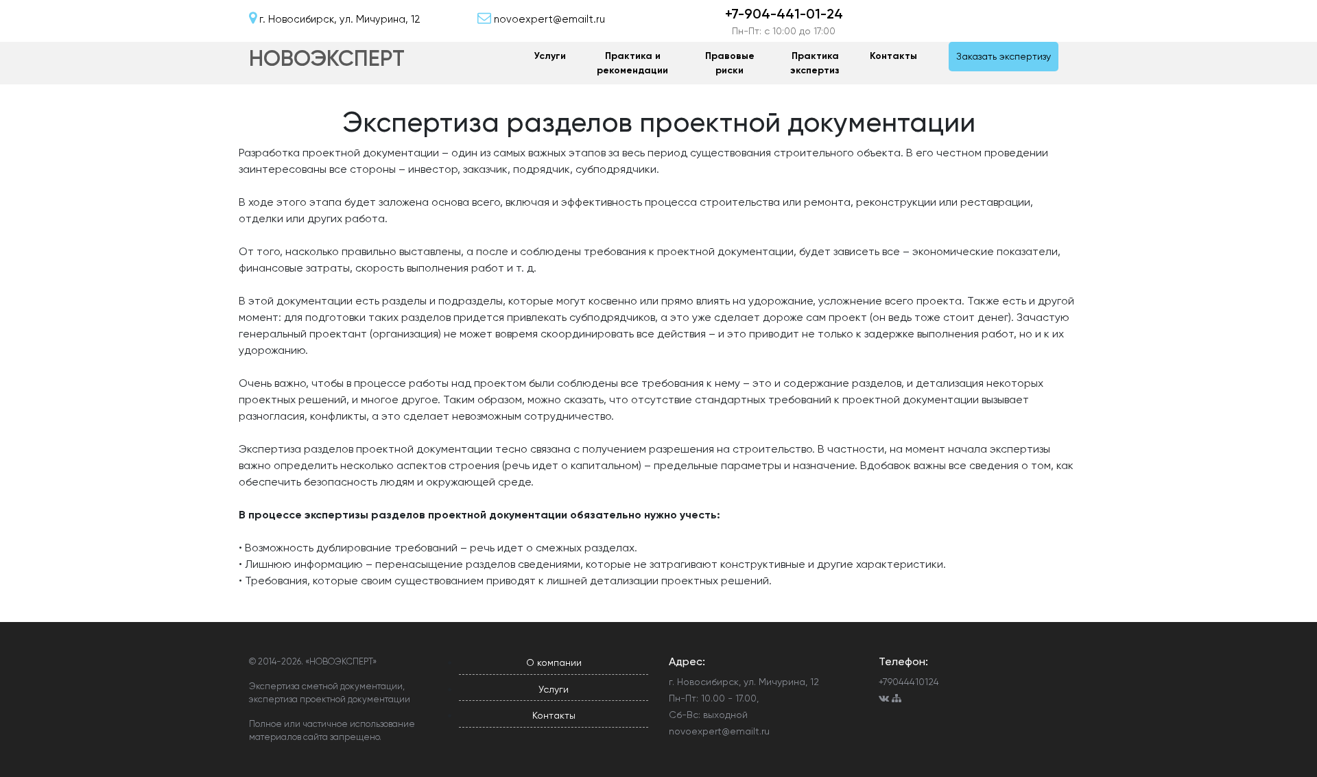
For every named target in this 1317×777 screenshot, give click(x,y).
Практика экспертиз (815, 63)
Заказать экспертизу (1003, 56)
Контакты (893, 56)
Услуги (550, 56)
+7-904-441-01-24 (784, 13)
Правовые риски (730, 63)
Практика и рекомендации (632, 63)
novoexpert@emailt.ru (719, 731)
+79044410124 (909, 681)
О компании (554, 662)
